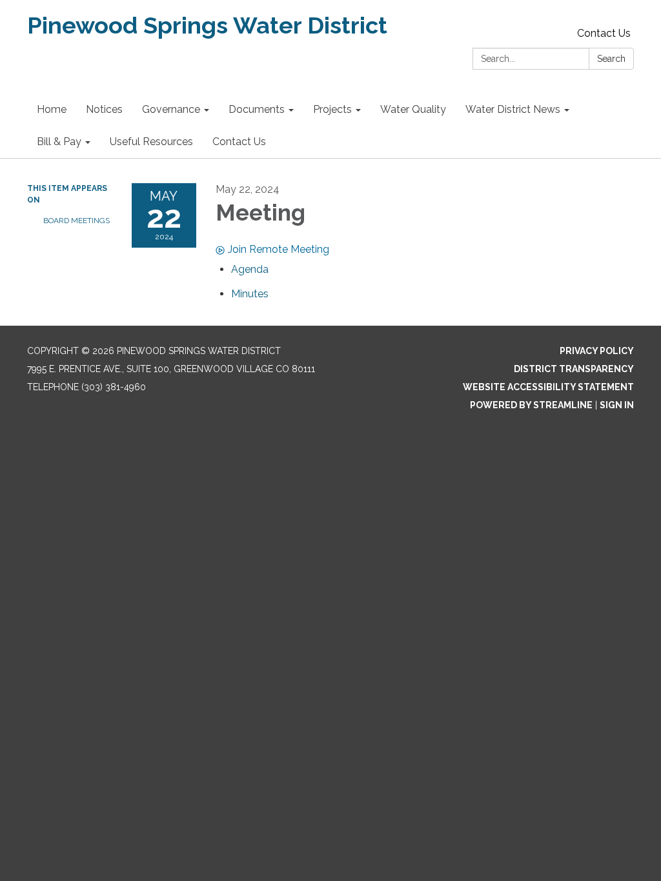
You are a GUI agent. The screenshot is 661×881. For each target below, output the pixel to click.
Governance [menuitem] (171, 109)
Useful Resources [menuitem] (151, 141)
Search (611, 59)
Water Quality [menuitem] (413, 109)
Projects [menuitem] (332, 109)
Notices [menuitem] (104, 109)
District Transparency (574, 369)
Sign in (617, 405)
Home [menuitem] (51, 109)
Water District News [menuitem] (512, 109)
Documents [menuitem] (257, 109)
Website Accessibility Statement (548, 387)
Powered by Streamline (531, 405)
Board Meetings (76, 220)
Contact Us (604, 33)
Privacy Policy (597, 351)
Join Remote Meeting (278, 249)
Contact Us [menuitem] (239, 141)
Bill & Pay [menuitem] (59, 141)
